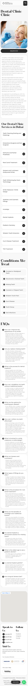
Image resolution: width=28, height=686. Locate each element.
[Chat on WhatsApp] (24, 682)
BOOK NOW (16, 682)
